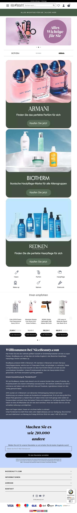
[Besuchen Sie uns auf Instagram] (36, 496)
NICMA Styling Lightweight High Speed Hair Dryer (46, 321)
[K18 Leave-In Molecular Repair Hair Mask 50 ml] (62, 307)
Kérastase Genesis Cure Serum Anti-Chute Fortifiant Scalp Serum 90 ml (31, 321)
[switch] (71, 501)
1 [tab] (37, 340)
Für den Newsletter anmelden (38, 455)
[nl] (39, 511)
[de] (35, 511)
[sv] (45, 511)
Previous (7, 318)
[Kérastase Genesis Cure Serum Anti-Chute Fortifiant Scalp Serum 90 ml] (31, 306)
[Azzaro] (38, 53)
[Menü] (74, 490)
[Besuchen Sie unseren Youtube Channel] (40, 496)
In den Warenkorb (15, 334)
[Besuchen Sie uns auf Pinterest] (43, 496)
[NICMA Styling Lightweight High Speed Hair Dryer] (46, 306)
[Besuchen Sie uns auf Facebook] (33, 496)
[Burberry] (61, 53)
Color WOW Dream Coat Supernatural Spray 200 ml (15, 321)
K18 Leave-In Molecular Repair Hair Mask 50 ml (62, 321)
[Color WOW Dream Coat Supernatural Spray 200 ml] (15, 306)
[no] (42, 511)
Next (70, 318)
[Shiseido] (15, 53)
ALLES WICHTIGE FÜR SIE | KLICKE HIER (38, 12)
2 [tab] (39, 340)
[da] (31, 511)
